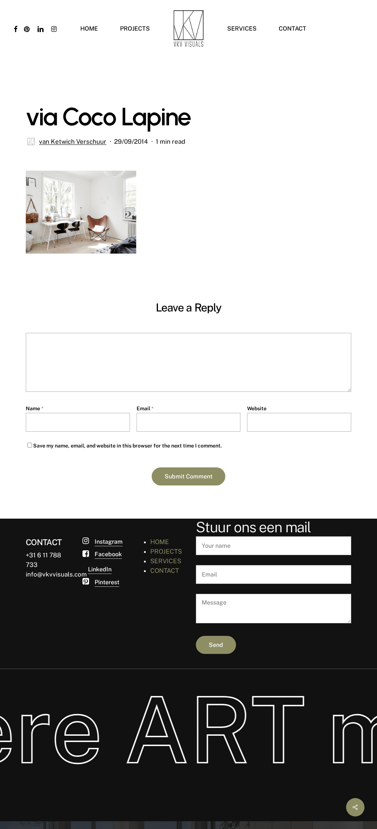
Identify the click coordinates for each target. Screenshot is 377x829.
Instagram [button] (109, 541)
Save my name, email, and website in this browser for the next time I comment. (127, 446)
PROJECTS (166, 551)
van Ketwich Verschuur (72, 141)
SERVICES (165, 561)
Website (257, 408)
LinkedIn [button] (100, 569)
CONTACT (164, 570)
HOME (159, 542)
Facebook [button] (108, 554)
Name (34, 408)
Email (145, 408)
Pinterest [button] (107, 582)
